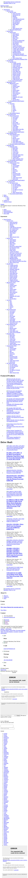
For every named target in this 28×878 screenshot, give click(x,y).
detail (11, 467)
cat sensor (15, 631)
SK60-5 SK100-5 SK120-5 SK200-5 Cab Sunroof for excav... (15, 420)
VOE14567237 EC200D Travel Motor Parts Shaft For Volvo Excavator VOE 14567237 (15, 575)
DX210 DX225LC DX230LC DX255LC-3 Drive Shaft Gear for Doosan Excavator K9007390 (15, 478)
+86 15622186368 (8, 660)
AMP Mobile (8, 629)
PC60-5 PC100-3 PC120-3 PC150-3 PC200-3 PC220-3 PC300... (15, 387)
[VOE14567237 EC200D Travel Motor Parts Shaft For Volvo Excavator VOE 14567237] (15, 570)
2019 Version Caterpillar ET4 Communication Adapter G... (13, 438)
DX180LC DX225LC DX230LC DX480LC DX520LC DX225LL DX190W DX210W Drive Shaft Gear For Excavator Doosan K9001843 (15, 552)
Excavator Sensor (5, 630)
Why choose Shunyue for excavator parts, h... (12, 607)
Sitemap (2, 629)
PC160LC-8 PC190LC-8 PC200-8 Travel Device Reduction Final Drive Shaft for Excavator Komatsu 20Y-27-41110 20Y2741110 (15, 456)
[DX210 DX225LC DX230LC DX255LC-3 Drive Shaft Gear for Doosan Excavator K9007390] (15, 472)
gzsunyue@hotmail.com (9, 617)
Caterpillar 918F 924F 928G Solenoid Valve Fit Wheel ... (13, 412)
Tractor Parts (12, 630)
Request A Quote (5, 5)
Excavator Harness (8, 631)
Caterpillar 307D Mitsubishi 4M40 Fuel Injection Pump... (15, 405)
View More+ (4, 610)
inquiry (8, 467)
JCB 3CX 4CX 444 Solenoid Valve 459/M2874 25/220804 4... (15, 395)
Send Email (3, 669)
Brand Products (7, 211)
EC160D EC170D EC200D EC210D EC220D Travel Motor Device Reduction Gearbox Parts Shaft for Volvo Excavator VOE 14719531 (15, 504)
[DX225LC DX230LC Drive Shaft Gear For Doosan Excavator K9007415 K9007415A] (15, 521)
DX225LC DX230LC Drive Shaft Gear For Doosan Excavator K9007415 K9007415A (15, 527)
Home (5, 209)
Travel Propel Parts (8, 212)
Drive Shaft (6, 213)
